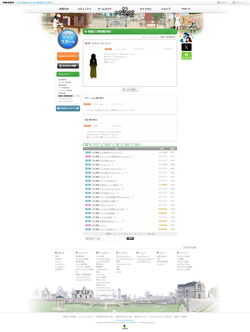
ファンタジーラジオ (123, 264)
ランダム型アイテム (144, 261)
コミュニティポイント (84, 279)
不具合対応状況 (162, 261)
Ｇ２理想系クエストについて (111, 152)
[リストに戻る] (130, 90)
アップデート (60, 266)
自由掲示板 (80, 256)
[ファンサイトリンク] (67, 98)
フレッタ (103, 225)
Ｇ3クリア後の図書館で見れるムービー (115, 197)
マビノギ (125, 13)
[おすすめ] (96, 144)
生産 (97, 272)
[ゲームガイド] (104, 9)
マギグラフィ (101, 303)
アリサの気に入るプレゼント (111, 169)
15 (135, 234)
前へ (110, 234)
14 (130, 234)
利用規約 (73, 316)
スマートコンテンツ (103, 287)
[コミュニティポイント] (67, 101)
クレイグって (105, 165)
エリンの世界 (101, 277)
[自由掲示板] (67, 79)
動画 (118, 261)
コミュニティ (154, 37)
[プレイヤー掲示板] (67, 82)
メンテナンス (60, 264)
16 (140, 234)
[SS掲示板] (67, 93)
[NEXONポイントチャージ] (68, 108)
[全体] (86, 145)
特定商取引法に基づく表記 (104, 316)
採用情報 (184, 316)
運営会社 (66, 316)
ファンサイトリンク (83, 277)
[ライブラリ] (145, 9)
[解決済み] (107, 144)
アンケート (161, 264)
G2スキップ (104, 177)
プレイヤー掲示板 (82, 259)
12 (120, 234)
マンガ (118, 272)
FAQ (158, 259)
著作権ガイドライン (140, 316)
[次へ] (153, 234)
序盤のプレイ (101, 285)
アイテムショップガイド (145, 259)
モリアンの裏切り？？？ (109, 229)
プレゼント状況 (182, 261)
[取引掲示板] (67, 85)
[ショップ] (166, 9)
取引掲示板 (80, 261)
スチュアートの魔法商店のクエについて (115, 157)
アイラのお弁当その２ (108, 181)
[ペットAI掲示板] (67, 87)
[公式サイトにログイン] (68, 56)
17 (146, 234)
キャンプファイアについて (110, 189)
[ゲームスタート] (68, 39)
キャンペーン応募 (183, 269)
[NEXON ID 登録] (68, 66)
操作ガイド (100, 264)
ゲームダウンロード (123, 256)
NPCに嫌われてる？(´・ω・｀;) (112, 173)
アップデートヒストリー (125, 259)
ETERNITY (59, 269)
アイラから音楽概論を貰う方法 (112, 209)
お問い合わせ (161, 256)
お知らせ (58, 259)
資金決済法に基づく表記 (124, 316)
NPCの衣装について (107, 161)
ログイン (223, 2)
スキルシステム (101, 269)
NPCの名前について (107, 193)
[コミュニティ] (84, 9)
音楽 (118, 266)
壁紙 (118, 269)
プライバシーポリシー (86, 316)
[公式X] (186, 47)
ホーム (145, 37)
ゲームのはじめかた (103, 259)
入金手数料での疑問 (107, 201)
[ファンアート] (67, 90)
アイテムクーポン (183, 264)
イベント (58, 261)
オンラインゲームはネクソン (125, 320)
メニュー (239, 2)
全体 (56, 256)
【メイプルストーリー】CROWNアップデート (35, 2)
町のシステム (101, 279)
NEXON (8, 2)
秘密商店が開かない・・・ (110, 221)
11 (114, 234)
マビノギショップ (143, 256)
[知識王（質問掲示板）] (67, 96)
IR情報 (176, 316)
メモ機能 (180, 259)
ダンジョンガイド (102, 300)
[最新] (117, 144)
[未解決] (127, 144)
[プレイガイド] (186, 56)
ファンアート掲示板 (83, 266)
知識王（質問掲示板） (84, 274)
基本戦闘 (99, 266)
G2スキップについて (108, 205)
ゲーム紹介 (100, 256)
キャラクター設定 (183, 256)
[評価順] (136, 144)
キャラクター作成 (102, 261)
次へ (150, 234)
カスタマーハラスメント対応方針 (161, 316)
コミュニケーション (103, 282)
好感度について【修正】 (109, 185)
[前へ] (106, 234)
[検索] (130, 238)
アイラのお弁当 (106, 217)
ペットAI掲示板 (81, 264)
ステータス (100, 274)
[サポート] (186, 9)
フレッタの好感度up (107, 213)
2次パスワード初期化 (184, 266)
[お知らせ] (64, 9)
